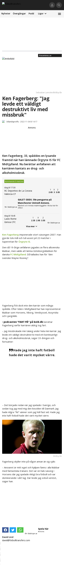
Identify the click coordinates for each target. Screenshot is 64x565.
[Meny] (59, 13)
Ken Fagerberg (10, 234)
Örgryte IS (24, 241)
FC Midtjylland (18, 254)
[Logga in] (52, 5)
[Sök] (59, 5)
